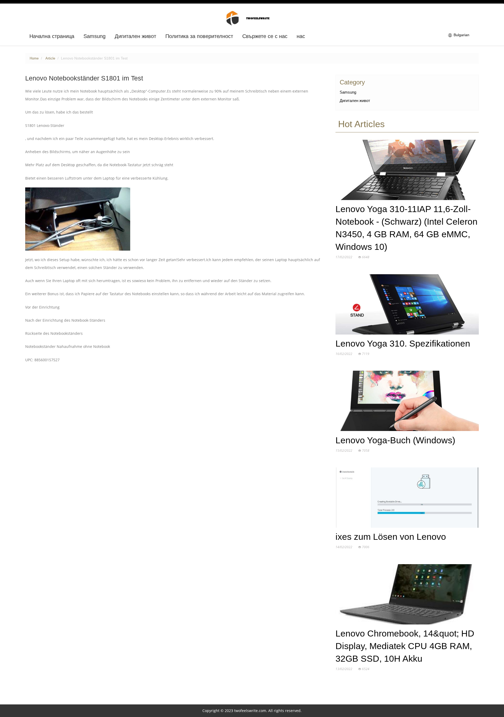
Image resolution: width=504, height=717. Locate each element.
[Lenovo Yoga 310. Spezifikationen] (407, 305)
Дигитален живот (135, 36)
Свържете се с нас (264, 36)
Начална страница (51, 36)
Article (50, 58)
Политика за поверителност (199, 36)
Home (34, 58)
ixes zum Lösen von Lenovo (390, 537)
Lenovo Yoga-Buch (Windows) (395, 440)
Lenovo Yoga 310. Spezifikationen (402, 343)
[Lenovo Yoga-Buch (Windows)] (407, 402)
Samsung (94, 36)
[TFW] (252, 18)
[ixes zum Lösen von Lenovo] (407, 499)
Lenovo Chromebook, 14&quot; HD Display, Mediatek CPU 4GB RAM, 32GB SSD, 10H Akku (404, 646)
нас (301, 36)
